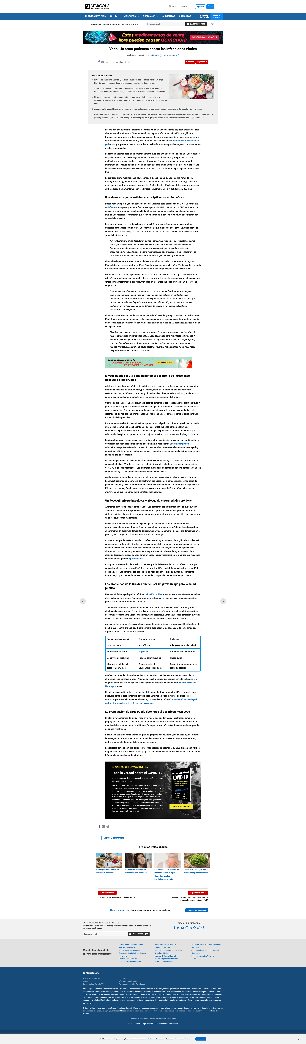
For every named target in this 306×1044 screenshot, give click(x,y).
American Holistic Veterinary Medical (205, 951)
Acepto (200, 1039)
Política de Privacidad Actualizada (132, 984)
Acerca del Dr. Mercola (204, 16)
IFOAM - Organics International (166, 959)
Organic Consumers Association (131, 944)
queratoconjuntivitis (181, 443)
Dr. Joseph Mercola (151, 55)
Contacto (122, 978)
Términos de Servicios (183, 1039)
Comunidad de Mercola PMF (93, 984)
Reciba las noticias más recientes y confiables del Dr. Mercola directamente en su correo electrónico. (117, 927)
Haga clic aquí (117, 910)
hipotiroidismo (135, 558)
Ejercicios (149, 16)
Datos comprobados (171, 55)
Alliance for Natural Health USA (166, 944)
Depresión (143, 651)
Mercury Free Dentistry (127, 947)
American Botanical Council (165, 956)
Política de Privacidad (156, 1039)
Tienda (217, 16)
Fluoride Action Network (128, 959)
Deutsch (173, 11)
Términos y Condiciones (128, 981)
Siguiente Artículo (197, 893)
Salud (113, 16)
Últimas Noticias (95, 16)
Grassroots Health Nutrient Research (133, 954)
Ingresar (200, 7)
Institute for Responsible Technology (169, 950)
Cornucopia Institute (162, 947)
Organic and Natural (162, 953)
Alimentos (168, 16)
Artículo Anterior (107, 893)
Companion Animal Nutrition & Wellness (206, 946)
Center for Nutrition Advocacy (130, 962)
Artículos (185, 16)
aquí (130, 1008)
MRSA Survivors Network (164, 962)
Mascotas (130, 16)
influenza (112, 207)
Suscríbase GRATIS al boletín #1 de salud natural (114, 24)
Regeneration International (129, 950)
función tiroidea (154, 594)
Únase (210, 7)
